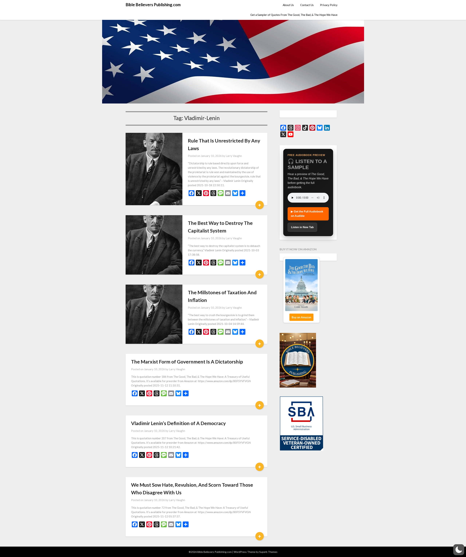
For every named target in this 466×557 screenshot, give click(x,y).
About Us (288, 5)
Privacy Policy (328, 5)
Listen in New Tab (302, 227)
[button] (458, 549)
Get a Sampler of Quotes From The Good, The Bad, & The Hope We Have (293, 14)
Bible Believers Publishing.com (153, 4)
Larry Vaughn (234, 155)
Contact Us (307, 5)
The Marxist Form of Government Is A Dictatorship (187, 362)
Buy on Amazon (301, 317)
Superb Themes (268, 551)
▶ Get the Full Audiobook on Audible (307, 213)
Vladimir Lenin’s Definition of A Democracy (178, 423)
